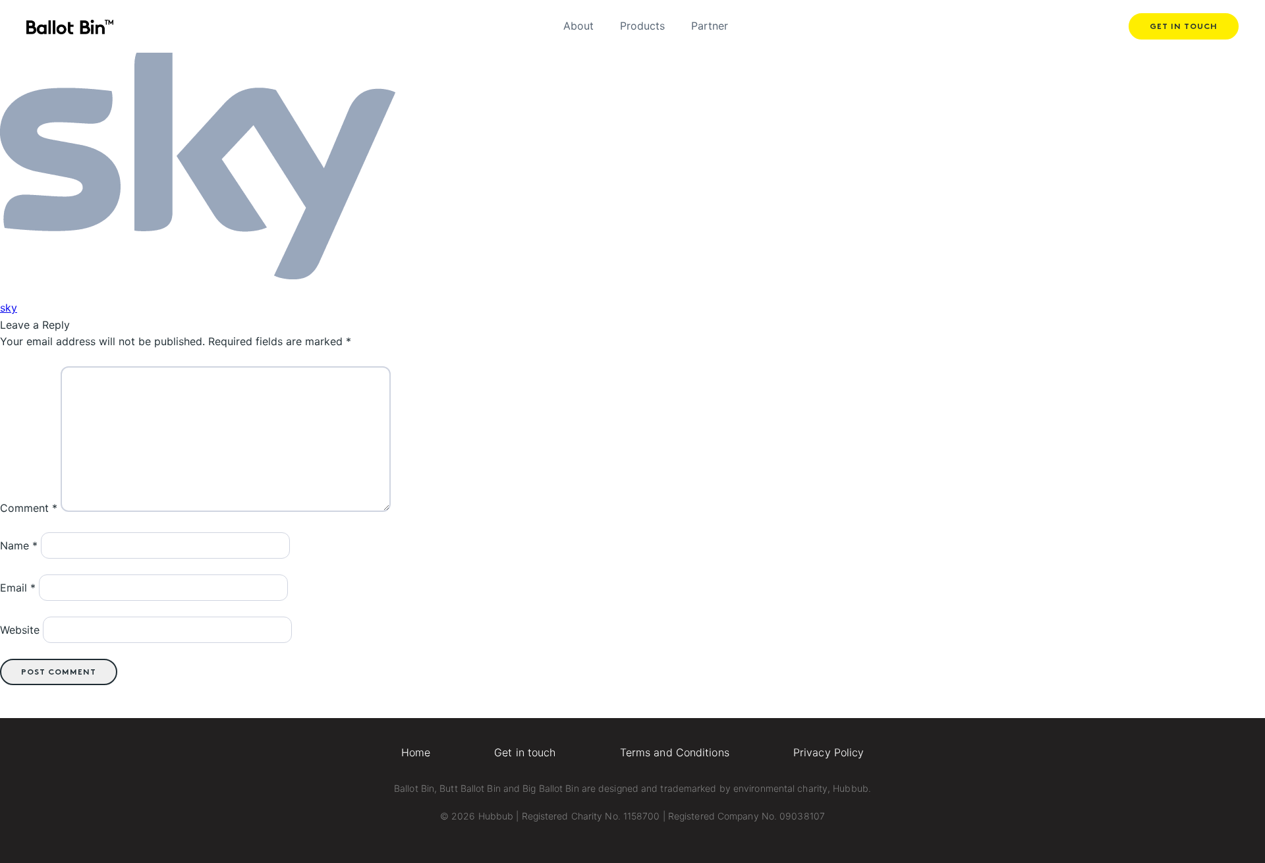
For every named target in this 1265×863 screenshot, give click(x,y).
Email (18, 587)
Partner (709, 25)
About (578, 25)
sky (8, 307)
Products (642, 25)
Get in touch (1184, 27)
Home (415, 752)
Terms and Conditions (674, 752)
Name (19, 545)
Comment (28, 508)
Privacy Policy (828, 752)
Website (20, 629)
